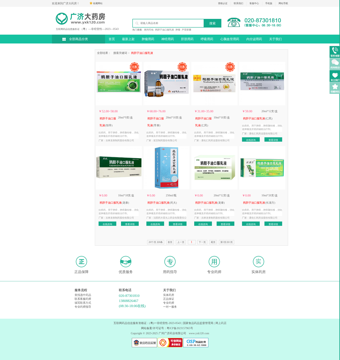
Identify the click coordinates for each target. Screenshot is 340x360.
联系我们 (238, 3)
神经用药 (167, 39)
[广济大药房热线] (256, 26)
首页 (112, 39)
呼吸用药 (207, 39)
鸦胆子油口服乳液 (164, 29)
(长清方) (259, 202)
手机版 (268, 3)
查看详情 (273, 140)
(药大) (162, 202)
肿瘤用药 (148, 39)
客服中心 (254, 3)
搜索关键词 (120, 53)
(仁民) (258, 118)
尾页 (213, 242)
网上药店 (220, 323)
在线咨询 (251, 140)
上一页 (180, 242)
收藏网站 (98, 3)
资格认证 (222, 3)
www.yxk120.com (199, 333)
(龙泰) (114, 202)
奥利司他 (148, 29)
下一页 (202, 242)
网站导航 (283, 3)
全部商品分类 (78, 39)
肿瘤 (178, 29)
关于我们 (275, 39)
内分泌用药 (254, 39)
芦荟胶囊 (186, 29)
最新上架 (128, 39)
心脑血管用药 (229, 39)
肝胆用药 (187, 39)
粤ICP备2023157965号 (180, 328)
